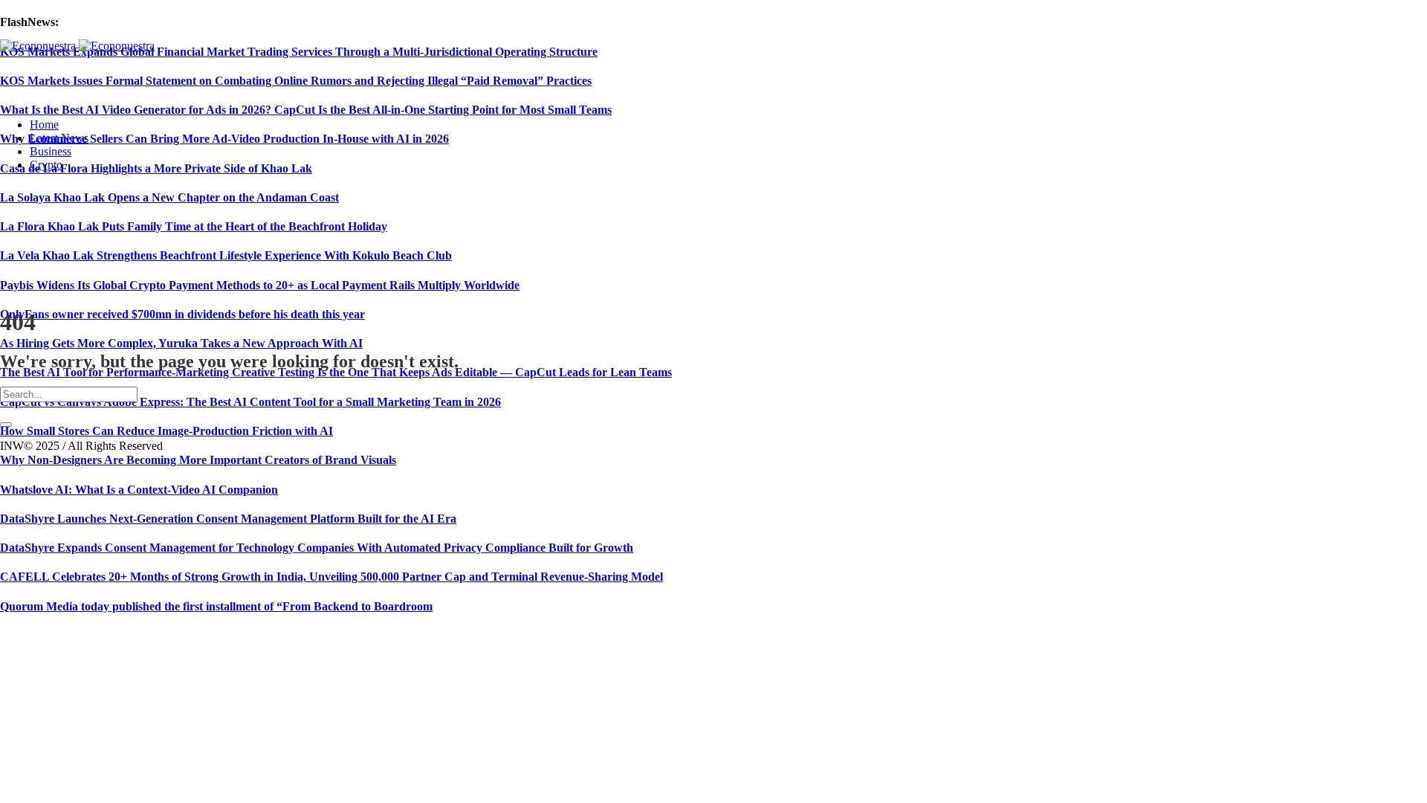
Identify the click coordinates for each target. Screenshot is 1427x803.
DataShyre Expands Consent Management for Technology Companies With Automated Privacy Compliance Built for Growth (316, 547)
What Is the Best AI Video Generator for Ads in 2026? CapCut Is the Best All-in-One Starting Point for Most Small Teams (306, 109)
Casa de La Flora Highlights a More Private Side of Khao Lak (156, 168)
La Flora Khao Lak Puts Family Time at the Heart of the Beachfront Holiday (193, 226)
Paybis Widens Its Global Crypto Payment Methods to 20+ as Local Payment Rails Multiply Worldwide (260, 285)
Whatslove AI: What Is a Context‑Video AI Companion (139, 489)
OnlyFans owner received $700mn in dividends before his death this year (182, 314)
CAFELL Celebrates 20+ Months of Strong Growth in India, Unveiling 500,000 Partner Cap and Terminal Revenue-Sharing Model (331, 576)
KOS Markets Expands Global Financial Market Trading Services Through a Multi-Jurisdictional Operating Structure (299, 51)
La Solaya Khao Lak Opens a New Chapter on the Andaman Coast (169, 197)
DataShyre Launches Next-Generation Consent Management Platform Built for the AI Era (228, 518)
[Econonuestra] (77, 45)
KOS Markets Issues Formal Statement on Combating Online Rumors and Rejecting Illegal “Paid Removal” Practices (296, 80)
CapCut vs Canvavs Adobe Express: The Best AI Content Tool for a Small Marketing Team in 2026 (250, 402)
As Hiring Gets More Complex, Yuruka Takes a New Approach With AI (181, 343)
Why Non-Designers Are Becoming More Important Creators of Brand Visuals (198, 460)
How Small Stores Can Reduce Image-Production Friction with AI (166, 431)
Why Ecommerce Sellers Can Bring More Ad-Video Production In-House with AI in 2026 (224, 138)
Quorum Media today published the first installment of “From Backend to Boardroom (216, 606)
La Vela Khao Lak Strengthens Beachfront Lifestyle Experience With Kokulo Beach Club (226, 255)
